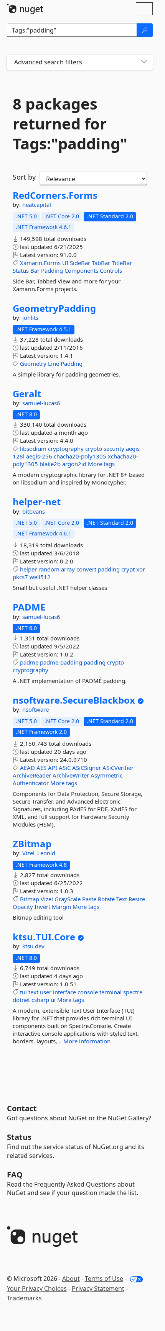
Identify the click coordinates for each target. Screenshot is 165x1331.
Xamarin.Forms (40, 263)
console (88, 992)
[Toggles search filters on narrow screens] (144, 62)
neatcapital (36, 204)
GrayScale (67, 899)
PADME (29, 607)
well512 (40, 577)
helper (28, 569)
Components (81, 270)
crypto (93, 448)
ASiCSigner (86, 767)
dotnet (21, 1000)
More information (87, 1041)
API (52, 767)
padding (109, 569)
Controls (111, 270)
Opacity (23, 906)
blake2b (50, 464)
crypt (128, 569)
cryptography (66, 448)
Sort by (24, 177)
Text (121, 899)
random (48, 569)
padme (29, 662)
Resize (137, 899)
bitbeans (33, 511)
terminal (110, 992)
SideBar (80, 263)
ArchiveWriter (71, 775)
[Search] (145, 30)
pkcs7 (20, 577)
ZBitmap (32, 844)
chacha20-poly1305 (80, 456)
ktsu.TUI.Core (44, 937)
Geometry (33, 363)
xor (140, 569)
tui (23, 992)
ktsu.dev (33, 946)
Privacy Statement (98, 1288)
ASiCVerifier (118, 767)
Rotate (106, 899)
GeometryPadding (54, 308)
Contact (22, 1108)
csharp (40, 1000)
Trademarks (24, 1298)
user (45, 992)
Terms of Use (104, 1278)
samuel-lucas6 (41, 403)
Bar (35, 270)
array (68, 569)
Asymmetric (106, 775)
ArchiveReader (32, 775)
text (33, 992)
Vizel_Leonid (38, 853)
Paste (89, 899)
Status (21, 270)
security (114, 448)
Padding (52, 270)
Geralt (27, 394)
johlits (30, 317)
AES (41, 767)
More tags (101, 464)
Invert (42, 906)
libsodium (33, 448)
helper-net (37, 502)
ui (53, 1000)
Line (53, 363)
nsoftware (35, 709)
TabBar (101, 263)
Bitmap (29, 899)
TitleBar (122, 263)
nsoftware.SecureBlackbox (74, 700)
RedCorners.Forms (55, 195)
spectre (132, 992)
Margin (61, 906)
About (71, 1278)
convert (86, 569)
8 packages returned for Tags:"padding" (70, 124)
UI (65, 263)
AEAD (27, 767)
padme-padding (61, 662)
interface (64, 992)
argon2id (74, 464)
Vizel (47, 899)
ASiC (65, 767)
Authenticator (31, 783)
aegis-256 (39, 456)
